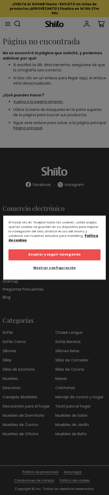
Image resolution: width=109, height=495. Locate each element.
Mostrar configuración (54, 268)
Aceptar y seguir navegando (54, 254)
